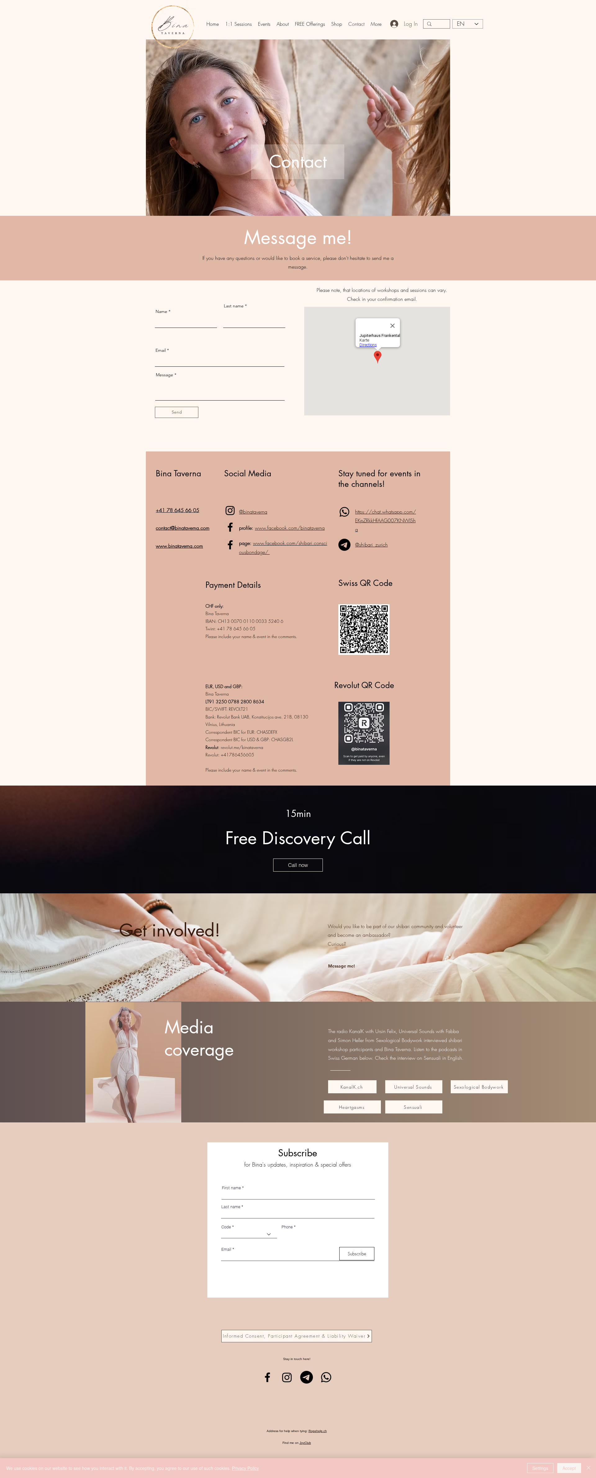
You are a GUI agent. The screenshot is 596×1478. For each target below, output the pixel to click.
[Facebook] (230, 527)
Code (226, 1227)
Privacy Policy (245, 1468)
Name (161, 311)
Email (161, 350)
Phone (287, 1227)
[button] (238, 24)
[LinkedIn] (230, 510)
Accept (569, 1468)
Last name (234, 306)
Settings (540, 1468)
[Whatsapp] (344, 512)
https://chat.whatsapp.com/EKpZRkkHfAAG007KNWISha (385, 520)
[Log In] (394, 24)
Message (164, 375)
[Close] (588, 1468)
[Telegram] (344, 545)
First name (231, 1188)
